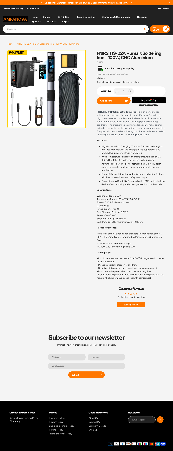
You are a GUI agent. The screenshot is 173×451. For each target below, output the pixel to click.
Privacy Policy (56, 422)
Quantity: (106, 90)
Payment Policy (57, 418)
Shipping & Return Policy (61, 425)
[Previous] (42, 2)
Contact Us (94, 422)
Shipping (113, 82)
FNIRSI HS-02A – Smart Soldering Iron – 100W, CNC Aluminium (47, 43)
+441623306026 (33, 8)
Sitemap (93, 429)
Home (10, 43)
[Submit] (160, 419)
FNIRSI (100, 62)
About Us (93, 418)
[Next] (131, 2)
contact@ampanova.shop (13, 8)
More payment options (148, 104)
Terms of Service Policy (60, 433)
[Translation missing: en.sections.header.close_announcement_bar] (169, 2)
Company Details (97, 425)
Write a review (131, 304)
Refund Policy (56, 429)
